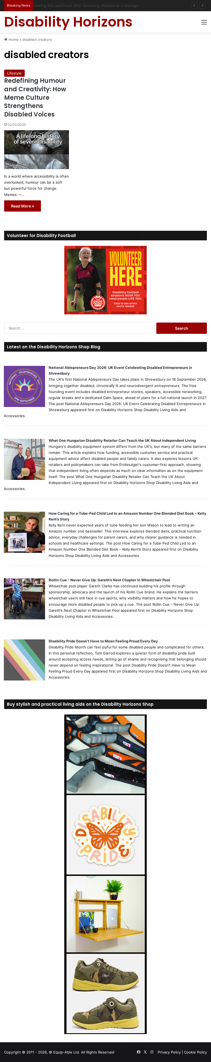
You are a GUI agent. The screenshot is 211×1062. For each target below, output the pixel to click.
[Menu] (204, 24)
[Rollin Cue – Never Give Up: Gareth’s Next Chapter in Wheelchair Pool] (24, 618)
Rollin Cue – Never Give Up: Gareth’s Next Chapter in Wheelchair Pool (109, 580)
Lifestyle (14, 73)
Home (13, 39)
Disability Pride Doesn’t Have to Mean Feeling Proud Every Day (103, 641)
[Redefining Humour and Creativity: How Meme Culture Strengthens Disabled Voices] (36, 149)
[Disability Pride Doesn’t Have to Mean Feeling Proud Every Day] (24, 679)
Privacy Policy (169, 1052)
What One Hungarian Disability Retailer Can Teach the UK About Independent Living (122, 440)
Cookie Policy (195, 1052)
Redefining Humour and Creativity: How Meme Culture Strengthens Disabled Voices (35, 97)
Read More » (22, 206)
